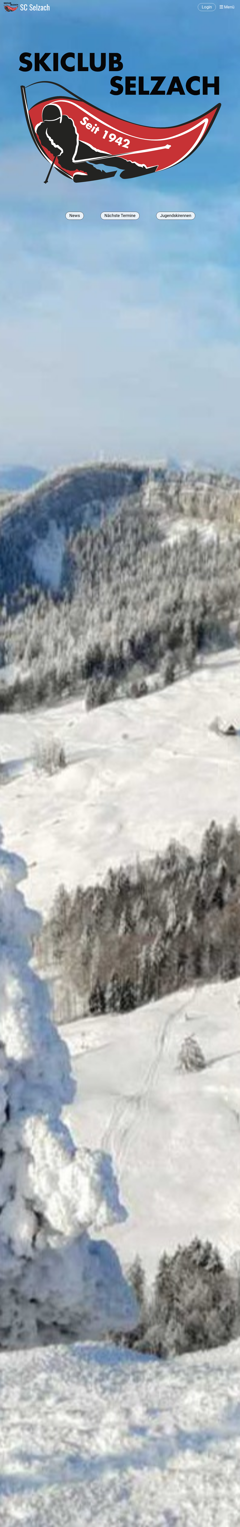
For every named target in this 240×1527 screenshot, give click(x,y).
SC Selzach (35, 7)
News (74, 215)
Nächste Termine (120, 215)
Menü (228, 7)
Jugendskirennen (175, 215)
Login (207, 7)
